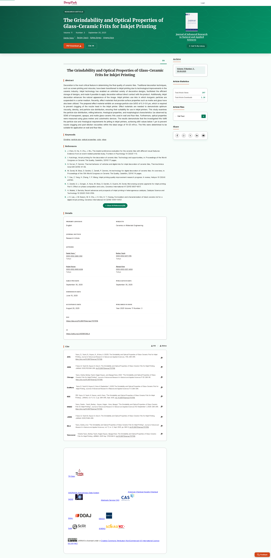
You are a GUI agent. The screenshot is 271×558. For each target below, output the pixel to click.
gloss (104, 139)
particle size (76, 139)
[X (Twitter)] (190, 135)
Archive (177, 59)
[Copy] (161, 358)
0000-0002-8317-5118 (123, 256)
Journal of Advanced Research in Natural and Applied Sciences (191, 37)
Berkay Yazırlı (82, 37)
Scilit (70, 528)
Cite (89, 46)
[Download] (203, 116)
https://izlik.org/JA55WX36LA (78, 334)
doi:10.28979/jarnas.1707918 (105, 368)
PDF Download (72, 46)
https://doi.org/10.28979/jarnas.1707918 (82, 321)
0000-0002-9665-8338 (74, 269)
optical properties (89, 139)
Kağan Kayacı (95, 37)
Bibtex (164, 346)
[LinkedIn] (197, 135)
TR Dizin (71, 476)
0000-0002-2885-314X (74, 256)
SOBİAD (102, 529)
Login (203, 3)
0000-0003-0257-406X (124, 269)
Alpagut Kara (108, 37)
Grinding (67, 139)
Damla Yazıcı (69, 38)
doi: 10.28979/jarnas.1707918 (125, 398)
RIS (154, 346)
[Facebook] (177, 135)
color (99, 139)
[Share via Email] (203, 135)
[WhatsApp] (184, 135)
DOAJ (70, 518)
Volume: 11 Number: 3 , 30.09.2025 (186, 70)
